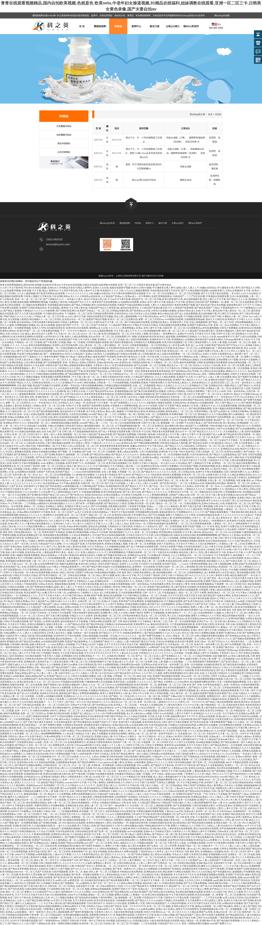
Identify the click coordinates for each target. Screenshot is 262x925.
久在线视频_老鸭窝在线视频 (181, 538)
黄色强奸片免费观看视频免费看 (137, 748)
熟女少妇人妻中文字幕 (17, 351)
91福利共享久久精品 (16, 635)
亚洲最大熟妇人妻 (246, 497)
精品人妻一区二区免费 (153, 561)
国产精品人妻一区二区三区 (143, 500)
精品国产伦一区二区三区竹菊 (146, 299)
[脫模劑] (50, 33)
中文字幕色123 (172, 368)
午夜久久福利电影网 (81, 753)
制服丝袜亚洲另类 (217, 477)
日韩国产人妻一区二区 (142, 489)
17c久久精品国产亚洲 (73, 543)
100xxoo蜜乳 (143, 765)
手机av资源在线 (83, 730)
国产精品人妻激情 (12, 310)
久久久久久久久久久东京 (95, 696)
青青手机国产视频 (192, 526)
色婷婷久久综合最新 (34, 365)
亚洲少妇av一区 (138, 523)
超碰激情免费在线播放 (80, 365)
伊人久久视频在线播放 (28, 377)
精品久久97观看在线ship (246, 394)
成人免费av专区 (252, 612)
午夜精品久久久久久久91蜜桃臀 (39, 310)
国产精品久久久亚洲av (182, 486)
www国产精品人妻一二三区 (102, 414)
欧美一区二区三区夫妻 (53, 405)
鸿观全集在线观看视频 (163, 431)
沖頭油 (118, 26)
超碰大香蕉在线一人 (56, 624)
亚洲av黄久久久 (16, 523)
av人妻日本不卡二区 (89, 440)
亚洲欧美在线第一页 (138, 503)
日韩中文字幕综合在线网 (242, 374)
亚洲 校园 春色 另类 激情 (229, 610)
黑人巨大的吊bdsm (242, 500)
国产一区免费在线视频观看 (146, 558)
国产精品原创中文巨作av (127, 673)
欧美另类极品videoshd (232, 494)
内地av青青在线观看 (46, 497)
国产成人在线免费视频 (186, 313)
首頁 (210, 114)
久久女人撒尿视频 (26, 293)
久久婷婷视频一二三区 (180, 661)
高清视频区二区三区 (95, 463)
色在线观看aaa (50, 483)
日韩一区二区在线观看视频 (182, 621)
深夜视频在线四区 (117, 506)
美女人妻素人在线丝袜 (166, 748)
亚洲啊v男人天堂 (138, 610)
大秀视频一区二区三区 (128, 471)
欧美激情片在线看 (236, 520)
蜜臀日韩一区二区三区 (63, 650)
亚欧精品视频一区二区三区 (107, 615)
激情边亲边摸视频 (97, 526)
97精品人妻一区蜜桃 (16, 610)
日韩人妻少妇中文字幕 (188, 394)
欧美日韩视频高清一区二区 (115, 333)
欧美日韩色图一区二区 (145, 684)
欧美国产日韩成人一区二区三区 (93, 310)
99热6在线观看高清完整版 (100, 316)
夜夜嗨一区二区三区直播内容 (196, 759)
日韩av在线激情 (176, 791)
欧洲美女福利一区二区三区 (169, 566)
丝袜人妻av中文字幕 (89, 290)
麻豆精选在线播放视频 (156, 667)
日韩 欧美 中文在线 (141, 431)
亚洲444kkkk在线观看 (77, 328)
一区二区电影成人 (110, 469)
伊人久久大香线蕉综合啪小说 (27, 440)
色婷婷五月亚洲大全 (13, 489)
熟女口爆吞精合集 (240, 656)
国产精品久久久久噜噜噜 (47, 664)
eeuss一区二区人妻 (91, 333)
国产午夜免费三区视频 (54, 342)
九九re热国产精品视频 (225, 730)
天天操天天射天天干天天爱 (193, 460)
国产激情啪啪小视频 (55, 509)
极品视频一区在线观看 (98, 500)
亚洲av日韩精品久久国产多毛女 (192, 604)
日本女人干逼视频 (218, 794)
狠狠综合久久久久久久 (121, 368)
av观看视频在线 (206, 348)
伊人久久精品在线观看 (135, 716)
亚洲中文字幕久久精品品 (144, 463)
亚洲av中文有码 (186, 333)
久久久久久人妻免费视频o (122, 328)
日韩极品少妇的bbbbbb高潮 (194, 368)
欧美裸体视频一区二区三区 (183, 414)
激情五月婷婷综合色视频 (246, 716)
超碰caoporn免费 (173, 774)
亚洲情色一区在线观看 (143, 566)
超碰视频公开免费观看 (129, 638)
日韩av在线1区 (46, 584)
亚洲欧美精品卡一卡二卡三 (179, 612)
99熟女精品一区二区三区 (133, 587)
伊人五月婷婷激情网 (129, 788)
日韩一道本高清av (236, 391)
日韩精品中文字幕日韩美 (120, 526)
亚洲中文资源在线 (72, 428)
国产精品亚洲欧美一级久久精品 (236, 742)
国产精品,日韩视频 (80, 305)
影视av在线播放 (16, 417)
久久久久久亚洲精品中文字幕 (193, 385)
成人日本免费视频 (173, 638)
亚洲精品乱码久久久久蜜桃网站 (244, 696)
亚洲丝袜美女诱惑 (112, 679)
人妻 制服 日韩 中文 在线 (61, 791)
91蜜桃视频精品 (95, 437)
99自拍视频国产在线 (179, 667)
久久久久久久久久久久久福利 (140, 627)
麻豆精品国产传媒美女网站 (208, 339)
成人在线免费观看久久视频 (207, 612)
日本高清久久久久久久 (149, 797)
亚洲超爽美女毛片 (13, 558)
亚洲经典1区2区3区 (81, 448)
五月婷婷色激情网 (176, 598)
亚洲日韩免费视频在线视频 (13, 589)
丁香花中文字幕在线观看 (121, 512)
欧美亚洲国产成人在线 (14, 566)
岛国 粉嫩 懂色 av (203, 469)
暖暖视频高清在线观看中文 (153, 644)
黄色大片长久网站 (106, 497)
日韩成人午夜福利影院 (26, 584)
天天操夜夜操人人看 (233, 431)
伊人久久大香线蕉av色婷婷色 (85, 296)
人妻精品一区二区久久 (235, 509)
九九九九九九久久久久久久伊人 (26, 483)
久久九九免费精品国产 (26, 679)
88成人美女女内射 (132, 561)
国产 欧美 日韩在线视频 (250, 454)
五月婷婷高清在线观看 (194, 696)
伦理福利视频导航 (250, 684)
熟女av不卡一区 (183, 431)
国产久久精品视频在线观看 (194, 290)
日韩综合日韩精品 (176, 391)
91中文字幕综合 (70, 440)
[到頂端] (131, 209)
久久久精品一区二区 (243, 722)
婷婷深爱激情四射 (91, 471)
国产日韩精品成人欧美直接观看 (199, 756)
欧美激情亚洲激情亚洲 (23, 517)
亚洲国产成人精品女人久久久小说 (190, 379)
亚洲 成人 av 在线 (194, 345)
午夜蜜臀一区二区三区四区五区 (231, 584)
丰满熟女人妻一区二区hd (234, 316)
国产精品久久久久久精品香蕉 (180, 446)
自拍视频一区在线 (56, 526)
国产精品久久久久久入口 (154, 492)
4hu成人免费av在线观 (68, 607)
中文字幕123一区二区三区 (66, 333)
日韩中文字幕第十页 (198, 751)
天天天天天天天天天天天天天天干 (101, 653)
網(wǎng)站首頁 (107, 223)
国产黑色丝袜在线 (213, 423)
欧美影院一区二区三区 (230, 566)
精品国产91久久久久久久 (111, 627)
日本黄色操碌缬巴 (193, 546)
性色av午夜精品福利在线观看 (51, 581)
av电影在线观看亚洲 (129, 538)
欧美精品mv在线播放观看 (201, 402)
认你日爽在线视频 (33, 362)
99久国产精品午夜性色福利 (95, 566)
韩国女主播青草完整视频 (182, 690)
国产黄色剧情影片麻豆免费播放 (117, 440)
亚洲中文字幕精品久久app (80, 581)
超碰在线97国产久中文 (67, 325)
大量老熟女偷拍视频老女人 (56, 448)
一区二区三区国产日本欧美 (94, 325)
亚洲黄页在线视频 (36, 566)
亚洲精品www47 (34, 785)
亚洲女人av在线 (100, 287)
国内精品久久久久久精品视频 (212, 414)
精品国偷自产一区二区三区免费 (42, 379)
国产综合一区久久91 (159, 486)
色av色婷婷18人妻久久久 (66, 351)
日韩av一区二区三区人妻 (221, 604)
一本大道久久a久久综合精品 (243, 293)
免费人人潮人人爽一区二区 (204, 607)
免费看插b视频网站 (89, 693)
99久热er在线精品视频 (35, 287)
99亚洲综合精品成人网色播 (173, 443)
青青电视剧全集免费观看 (55, 535)
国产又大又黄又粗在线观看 (214, 293)
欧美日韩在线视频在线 (174, 374)
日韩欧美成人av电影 (234, 601)
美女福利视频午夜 (193, 299)
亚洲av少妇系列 (94, 353)
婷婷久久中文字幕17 (136, 782)
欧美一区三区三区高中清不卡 (27, 434)
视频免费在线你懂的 (215, 483)
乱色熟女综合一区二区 (73, 319)
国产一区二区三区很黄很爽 (191, 500)
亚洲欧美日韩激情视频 (77, 532)
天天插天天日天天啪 (205, 333)
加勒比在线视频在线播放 (44, 451)
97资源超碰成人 (125, 540)
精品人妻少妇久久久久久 (79, 466)
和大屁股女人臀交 (80, 443)
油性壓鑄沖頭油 (63, 135)
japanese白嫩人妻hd (114, 762)
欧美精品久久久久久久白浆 (208, 713)
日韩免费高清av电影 (129, 664)
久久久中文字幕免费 (190, 707)
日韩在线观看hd (217, 368)
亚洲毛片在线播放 (104, 420)
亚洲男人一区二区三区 (236, 765)
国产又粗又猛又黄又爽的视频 (198, 506)
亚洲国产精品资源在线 (33, 477)
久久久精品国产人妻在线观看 (41, 607)
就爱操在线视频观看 (187, 589)
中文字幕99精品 (101, 466)
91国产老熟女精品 (12, 546)
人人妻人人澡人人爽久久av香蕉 (142, 483)
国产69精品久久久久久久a (77, 397)
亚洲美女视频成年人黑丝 (228, 330)
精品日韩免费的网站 (246, 463)
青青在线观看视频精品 (40, 345)
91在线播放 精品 (228, 377)
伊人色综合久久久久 (88, 578)
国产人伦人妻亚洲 (56, 546)
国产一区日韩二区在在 (26, 543)
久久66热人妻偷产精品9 (138, 477)
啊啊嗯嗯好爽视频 (39, 302)
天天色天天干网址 (185, 543)
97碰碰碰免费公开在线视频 (98, 681)
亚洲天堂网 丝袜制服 (76, 690)
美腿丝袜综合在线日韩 (210, 492)
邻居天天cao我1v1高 (226, 549)
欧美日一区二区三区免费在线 (122, 319)
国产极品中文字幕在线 (162, 765)
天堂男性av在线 (149, 664)
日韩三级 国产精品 (220, 791)
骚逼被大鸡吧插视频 (90, 469)
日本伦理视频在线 (163, 535)
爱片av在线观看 (68, 788)
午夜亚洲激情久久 (119, 610)
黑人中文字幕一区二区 (99, 771)
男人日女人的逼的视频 (178, 615)
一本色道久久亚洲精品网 (150, 704)
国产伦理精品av (183, 359)
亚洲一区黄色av (70, 362)
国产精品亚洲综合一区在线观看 (226, 745)
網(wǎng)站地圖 (222, 15)
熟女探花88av (24, 322)
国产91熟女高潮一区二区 (238, 561)
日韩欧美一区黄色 (12, 549)
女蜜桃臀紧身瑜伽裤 (194, 319)
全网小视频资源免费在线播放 (209, 635)
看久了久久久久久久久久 (44, 368)
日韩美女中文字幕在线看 (195, 736)
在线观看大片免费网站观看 (124, 405)
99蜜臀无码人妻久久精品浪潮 (230, 788)
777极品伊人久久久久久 (103, 443)
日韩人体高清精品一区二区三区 (157, 788)
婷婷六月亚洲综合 (166, 543)
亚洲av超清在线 (105, 362)
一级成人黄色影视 (247, 730)
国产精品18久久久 (241, 425)
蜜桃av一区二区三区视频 (233, 627)
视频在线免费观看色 (36, 305)
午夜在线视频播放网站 (92, 385)
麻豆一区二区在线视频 (90, 460)
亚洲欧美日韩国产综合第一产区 (224, 379)
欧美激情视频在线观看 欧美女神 (70, 500)
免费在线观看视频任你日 (92, 388)
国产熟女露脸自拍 (82, 722)
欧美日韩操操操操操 (122, 365)
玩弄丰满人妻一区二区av (25, 474)
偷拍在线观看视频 (12, 791)
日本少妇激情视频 (239, 296)
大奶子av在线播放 (225, 428)
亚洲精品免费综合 (182, 497)
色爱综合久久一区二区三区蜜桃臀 (17, 457)
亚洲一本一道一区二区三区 (28, 299)
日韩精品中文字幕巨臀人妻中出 (240, 727)
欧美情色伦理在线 (121, 515)
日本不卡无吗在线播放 (61, 716)
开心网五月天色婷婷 (228, 313)
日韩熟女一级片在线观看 (85, 633)
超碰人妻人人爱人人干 (187, 287)
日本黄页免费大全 (224, 719)
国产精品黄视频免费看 (200, 408)
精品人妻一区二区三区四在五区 (207, 727)
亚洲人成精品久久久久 (92, 552)
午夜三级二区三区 (78, 661)
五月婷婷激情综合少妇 (21, 388)
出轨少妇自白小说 (15, 333)
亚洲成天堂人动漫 (241, 388)
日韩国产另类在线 (45, 471)
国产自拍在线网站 (198, 440)
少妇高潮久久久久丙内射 (172, 457)
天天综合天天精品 (35, 509)
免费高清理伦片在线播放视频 (161, 589)
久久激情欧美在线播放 (97, 368)
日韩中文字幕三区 (225, 333)
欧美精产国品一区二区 (166, 480)
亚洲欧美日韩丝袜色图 (58, 713)
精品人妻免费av (215, 785)
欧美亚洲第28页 (174, 561)
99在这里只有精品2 (237, 477)
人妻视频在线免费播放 (157, 690)
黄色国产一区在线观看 (222, 437)
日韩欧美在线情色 (41, 382)
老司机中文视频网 (248, 359)
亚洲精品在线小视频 (219, 385)
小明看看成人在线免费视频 (89, 589)
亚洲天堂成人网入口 (60, 598)
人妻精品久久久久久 (209, 356)
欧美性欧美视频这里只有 (29, 535)
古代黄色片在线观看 (131, 494)
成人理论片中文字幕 (138, 693)
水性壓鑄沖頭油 (63, 126)
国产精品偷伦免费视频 (124, 434)
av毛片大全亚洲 (83, 512)
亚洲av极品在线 (148, 454)
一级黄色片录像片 (52, 440)
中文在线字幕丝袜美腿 (87, 584)
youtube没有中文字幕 (75, 782)
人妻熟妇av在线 (179, 768)
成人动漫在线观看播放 (137, 339)
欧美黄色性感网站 (118, 733)
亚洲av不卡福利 (109, 601)
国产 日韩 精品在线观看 (125, 621)
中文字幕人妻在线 (78, 307)
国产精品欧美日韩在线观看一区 (239, 434)
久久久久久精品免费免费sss (31, 526)
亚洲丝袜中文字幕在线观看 (69, 739)
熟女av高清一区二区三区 (101, 336)
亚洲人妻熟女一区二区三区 (163, 503)
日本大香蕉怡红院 (87, 664)
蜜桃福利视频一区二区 (35, 794)
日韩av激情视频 (90, 635)
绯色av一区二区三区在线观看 (56, 748)
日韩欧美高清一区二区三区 (80, 420)
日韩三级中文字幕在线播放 (231, 538)
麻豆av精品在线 (166, 313)
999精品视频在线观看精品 (93, 351)
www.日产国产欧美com (72, 494)
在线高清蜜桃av (100, 512)
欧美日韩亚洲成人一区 (30, 725)
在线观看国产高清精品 (125, 797)
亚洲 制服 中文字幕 (31, 290)
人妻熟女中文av (207, 405)
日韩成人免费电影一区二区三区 (76, 322)
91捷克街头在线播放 (167, 552)
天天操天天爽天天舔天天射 (102, 509)
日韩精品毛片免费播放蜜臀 (147, 342)
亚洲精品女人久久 (28, 595)
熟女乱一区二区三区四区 (153, 615)
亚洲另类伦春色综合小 (128, 356)
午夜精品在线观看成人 (30, 448)
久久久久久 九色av (164, 581)
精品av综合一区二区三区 (214, 532)
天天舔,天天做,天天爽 (245, 506)
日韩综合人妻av (16, 736)
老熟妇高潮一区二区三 (38, 423)
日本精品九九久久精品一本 (71, 368)
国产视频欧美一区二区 (56, 477)
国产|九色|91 (124, 474)
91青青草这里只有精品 (26, 630)
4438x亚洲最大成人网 (220, 425)
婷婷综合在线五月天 (126, 379)
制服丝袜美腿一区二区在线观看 (26, 684)
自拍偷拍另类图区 (87, 667)
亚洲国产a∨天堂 (184, 377)
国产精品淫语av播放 (100, 454)
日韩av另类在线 (75, 679)
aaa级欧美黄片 (216, 290)
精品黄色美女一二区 (241, 641)
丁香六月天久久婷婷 (215, 391)
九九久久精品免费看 (165, 377)
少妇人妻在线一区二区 (89, 345)
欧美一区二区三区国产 (62, 512)
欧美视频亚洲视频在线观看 (191, 540)
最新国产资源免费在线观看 (95, 405)
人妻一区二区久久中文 (14, 425)
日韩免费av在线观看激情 (161, 753)
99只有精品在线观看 (107, 638)
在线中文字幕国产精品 (169, 405)
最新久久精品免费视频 (76, 336)
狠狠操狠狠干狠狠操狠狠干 (206, 661)
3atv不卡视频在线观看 (237, 762)
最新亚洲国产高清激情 (104, 356)
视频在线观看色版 (68, 564)
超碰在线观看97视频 (120, 287)
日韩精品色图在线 (119, 310)
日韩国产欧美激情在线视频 (21, 618)
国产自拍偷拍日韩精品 (126, 687)
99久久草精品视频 (159, 693)
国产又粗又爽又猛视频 (57, 615)
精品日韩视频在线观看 (233, 615)
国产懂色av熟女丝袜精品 (202, 428)
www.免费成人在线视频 (52, 463)
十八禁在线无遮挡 (59, 661)
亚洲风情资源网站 (124, 394)
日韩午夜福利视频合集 (128, 768)
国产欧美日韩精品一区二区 (53, 575)
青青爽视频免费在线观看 (192, 417)
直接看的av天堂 (156, 610)
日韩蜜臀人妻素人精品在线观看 (122, 451)
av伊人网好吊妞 (27, 446)
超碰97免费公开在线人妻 (210, 351)
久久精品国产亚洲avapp (225, 650)
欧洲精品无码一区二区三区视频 (62, 540)
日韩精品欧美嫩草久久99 (35, 791)
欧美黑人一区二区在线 (125, 704)
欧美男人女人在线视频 (33, 759)
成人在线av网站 (20, 512)
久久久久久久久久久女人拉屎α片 (237, 515)
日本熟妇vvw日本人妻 (174, 699)
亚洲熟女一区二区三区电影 (111, 339)
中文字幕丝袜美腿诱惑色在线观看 (128, 293)
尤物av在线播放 (56, 425)
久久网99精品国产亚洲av (92, 486)
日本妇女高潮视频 (165, 641)
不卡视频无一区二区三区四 (78, 313)
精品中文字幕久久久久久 (222, 598)
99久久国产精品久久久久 (227, 402)
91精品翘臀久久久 (215, 489)
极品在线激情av (64, 638)
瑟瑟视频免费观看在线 (165, 779)
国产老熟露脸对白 (38, 520)
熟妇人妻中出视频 (15, 552)
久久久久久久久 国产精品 (150, 681)
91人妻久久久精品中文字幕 (86, 523)
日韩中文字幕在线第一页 (15, 572)
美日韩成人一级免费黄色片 (162, 333)
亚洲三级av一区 (202, 641)
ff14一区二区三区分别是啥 (65, 756)
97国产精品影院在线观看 (105, 730)
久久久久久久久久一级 (129, 635)
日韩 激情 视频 (24, 385)
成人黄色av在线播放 (177, 440)
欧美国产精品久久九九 (19, 382)
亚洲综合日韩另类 (195, 302)
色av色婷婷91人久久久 (110, 647)
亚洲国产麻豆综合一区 (235, 546)
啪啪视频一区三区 (72, 434)
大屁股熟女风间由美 (169, 400)
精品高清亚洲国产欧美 (64, 618)
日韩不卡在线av (219, 676)
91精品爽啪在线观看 (94, 517)
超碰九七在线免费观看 (203, 359)
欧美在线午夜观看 (184, 641)
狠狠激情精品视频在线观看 (65, 423)
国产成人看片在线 (132, 492)
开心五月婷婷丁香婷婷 (28, 466)
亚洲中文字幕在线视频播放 (26, 463)
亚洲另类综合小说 (123, 313)
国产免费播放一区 (214, 302)
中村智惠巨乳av (139, 515)
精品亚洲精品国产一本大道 (243, 575)
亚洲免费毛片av (141, 624)
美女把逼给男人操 (228, 607)
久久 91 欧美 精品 (211, 526)
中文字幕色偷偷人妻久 (91, 607)
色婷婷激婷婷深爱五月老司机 (165, 290)
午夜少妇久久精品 (149, 785)
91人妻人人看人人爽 (47, 673)
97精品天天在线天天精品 (145, 325)
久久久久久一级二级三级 (147, 696)
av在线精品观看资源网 (52, 641)
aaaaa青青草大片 (225, 336)
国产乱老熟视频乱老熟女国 (42, 589)
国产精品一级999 (158, 771)
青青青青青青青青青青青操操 (155, 371)
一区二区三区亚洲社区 (152, 425)
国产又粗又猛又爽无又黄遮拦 (38, 722)
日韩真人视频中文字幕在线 (37, 296)
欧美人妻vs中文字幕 (125, 575)
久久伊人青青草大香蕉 (217, 575)
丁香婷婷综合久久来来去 (100, 759)
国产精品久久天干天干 (136, 486)
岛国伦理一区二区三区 (174, 328)
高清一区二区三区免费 (232, 365)
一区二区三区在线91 (202, 555)
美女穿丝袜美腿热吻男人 (135, 647)
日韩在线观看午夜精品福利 (45, 322)
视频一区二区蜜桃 (76, 342)
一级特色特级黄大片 (209, 627)
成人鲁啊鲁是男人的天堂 (216, 572)
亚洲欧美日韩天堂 (15, 538)
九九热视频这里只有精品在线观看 (120, 353)
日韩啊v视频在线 (109, 788)
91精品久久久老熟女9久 (146, 526)
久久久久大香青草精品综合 (21, 371)
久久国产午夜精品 (115, 604)
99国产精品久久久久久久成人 (18, 316)
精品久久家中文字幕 (207, 538)
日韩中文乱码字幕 (110, 428)
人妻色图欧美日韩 (193, 566)
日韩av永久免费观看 (60, 687)
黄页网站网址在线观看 (170, 532)
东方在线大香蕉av (95, 411)
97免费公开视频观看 (87, 627)
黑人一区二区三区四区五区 (55, 704)
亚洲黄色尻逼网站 (252, 440)
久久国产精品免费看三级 (22, 529)
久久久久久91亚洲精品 (178, 607)
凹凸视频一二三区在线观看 (45, 670)
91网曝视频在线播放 (25, 325)
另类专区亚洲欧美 (88, 540)
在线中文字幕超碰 (93, 679)
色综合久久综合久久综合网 (206, 365)
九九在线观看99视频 (10, 290)
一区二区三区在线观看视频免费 (197, 397)
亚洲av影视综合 (106, 707)
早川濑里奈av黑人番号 (163, 287)
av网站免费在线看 (127, 727)
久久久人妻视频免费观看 (22, 394)
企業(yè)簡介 (173, 26)
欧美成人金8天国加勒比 (12, 656)
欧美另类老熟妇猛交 (205, 670)
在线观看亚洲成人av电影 (30, 742)
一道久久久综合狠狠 (16, 494)
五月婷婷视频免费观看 (130, 592)
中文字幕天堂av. (155, 446)
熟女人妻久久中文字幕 (214, 299)
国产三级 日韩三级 (61, 431)
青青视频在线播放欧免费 (18, 561)
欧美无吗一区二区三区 (136, 348)
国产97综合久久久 (235, 345)
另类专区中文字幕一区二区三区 (95, 417)
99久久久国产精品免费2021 (160, 359)
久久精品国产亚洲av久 (112, 296)
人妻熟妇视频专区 (252, 768)
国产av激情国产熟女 (152, 679)
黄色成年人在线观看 (166, 540)
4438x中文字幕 (73, 405)
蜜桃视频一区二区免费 (172, 423)
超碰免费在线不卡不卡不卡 (240, 305)
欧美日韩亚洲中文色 (172, 299)
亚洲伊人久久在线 (128, 564)
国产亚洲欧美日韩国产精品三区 (43, 494)
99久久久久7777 (157, 607)
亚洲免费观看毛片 (30, 690)
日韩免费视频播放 (244, 322)
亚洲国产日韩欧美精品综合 (33, 307)
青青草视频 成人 (149, 776)
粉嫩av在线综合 (208, 287)
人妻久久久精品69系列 (161, 305)
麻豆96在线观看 (31, 549)
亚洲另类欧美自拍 (151, 722)
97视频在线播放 (44, 500)
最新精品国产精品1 (68, 693)
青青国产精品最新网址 (158, 587)
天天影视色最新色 (94, 543)
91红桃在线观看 (33, 656)
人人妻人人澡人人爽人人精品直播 (159, 448)
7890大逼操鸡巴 (187, 451)
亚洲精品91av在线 (230, 448)
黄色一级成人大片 (70, 552)
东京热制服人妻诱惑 (58, 307)
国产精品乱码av (122, 489)
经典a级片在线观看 (37, 425)
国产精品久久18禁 (250, 287)
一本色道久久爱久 (74, 299)
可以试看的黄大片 (91, 428)
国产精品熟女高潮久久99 (201, 443)
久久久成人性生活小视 (182, 633)
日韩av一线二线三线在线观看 (122, 710)
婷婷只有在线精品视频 (180, 762)
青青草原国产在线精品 (53, 532)
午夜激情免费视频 (198, 564)
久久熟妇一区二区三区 (33, 420)
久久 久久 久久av (18, 345)
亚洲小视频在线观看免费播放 (227, 408)
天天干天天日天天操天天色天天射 (121, 644)
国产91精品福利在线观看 (137, 322)
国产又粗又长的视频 (115, 483)
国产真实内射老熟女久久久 (41, 739)
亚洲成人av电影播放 (13, 676)
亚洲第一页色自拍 (70, 385)
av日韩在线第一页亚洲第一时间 (124, 371)
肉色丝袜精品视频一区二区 (242, 362)
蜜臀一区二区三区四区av (151, 319)
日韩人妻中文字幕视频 (47, 460)
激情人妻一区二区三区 (172, 330)
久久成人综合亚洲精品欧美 (129, 497)
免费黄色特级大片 (156, 730)
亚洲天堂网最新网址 (161, 296)
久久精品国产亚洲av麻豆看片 (200, 330)
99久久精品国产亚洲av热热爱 (97, 434)
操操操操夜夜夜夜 (230, 690)
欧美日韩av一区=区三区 (185, 348)
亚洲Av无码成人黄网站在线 (91, 618)
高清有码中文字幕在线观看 (196, 558)
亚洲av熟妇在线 (120, 725)
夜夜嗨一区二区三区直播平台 (155, 768)
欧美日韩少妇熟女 (88, 564)
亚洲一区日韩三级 (146, 702)
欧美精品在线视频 (155, 411)
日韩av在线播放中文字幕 (238, 290)
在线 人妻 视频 (219, 342)
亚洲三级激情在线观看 (37, 716)
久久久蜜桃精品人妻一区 (36, 598)
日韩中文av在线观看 (163, 713)
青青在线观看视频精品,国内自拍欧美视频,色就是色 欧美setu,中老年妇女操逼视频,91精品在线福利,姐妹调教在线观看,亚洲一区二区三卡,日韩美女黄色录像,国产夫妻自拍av (85, 284)
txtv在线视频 (234, 532)
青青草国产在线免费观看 (104, 302)
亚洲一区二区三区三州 (55, 742)
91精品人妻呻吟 (83, 287)
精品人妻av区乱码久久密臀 (38, 333)
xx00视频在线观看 (174, 319)
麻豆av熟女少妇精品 (204, 549)
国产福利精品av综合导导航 (185, 371)
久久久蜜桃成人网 (173, 506)
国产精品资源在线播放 (17, 520)
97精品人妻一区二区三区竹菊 (49, 316)
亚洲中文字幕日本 (214, 601)
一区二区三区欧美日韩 (138, 388)
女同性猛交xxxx (32, 776)
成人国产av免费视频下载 (232, 644)
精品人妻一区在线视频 (238, 368)
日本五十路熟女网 (103, 558)
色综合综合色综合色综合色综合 (203, 776)
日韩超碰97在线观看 (201, 667)
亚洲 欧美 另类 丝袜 (225, 624)
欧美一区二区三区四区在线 (38, 417)
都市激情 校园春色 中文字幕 (178, 679)
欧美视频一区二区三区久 (27, 733)
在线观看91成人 (226, 353)
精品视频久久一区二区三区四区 (45, 319)
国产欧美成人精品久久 (179, 382)
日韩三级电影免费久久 (199, 342)
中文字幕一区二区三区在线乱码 (77, 736)
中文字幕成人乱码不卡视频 (89, 644)
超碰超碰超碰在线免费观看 (179, 469)
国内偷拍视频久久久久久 (22, 374)
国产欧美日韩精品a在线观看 (50, 293)
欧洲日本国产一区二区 (28, 330)
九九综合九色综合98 (170, 356)
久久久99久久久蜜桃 (234, 351)
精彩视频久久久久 (216, 561)
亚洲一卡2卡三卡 (23, 710)
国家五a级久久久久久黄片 (121, 400)
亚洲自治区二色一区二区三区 (182, 351)
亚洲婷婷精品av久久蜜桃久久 (68, 480)
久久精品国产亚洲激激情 (93, 710)
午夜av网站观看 (52, 736)
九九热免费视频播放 (188, 627)
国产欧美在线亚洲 (199, 722)
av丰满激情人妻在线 (109, 587)
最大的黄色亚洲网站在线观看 (28, 336)
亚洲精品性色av (176, 618)
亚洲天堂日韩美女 (29, 339)
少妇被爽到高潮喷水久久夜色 (204, 569)
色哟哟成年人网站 (108, 791)
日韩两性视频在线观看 (97, 342)
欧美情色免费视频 (100, 610)
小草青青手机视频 (136, 506)
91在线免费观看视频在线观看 (20, 460)
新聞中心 (136, 26)
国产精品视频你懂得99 (76, 374)
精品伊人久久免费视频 (59, 794)
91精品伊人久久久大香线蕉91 (167, 756)
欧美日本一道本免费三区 (206, 644)
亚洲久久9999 (39, 328)
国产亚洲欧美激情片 (54, 454)
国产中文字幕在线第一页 (202, 647)
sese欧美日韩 (70, 578)
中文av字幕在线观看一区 (22, 788)
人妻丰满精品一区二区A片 (115, 345)
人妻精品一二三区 (93, 480)
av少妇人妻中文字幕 (75, 316)
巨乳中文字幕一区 (130, 469)
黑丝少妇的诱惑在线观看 (103, 305)
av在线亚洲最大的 (138, 725)
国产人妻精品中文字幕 (199, 463)
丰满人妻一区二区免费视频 (193, 480)
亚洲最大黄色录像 (122, 558)
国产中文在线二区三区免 (39, 408)
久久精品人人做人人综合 (136, 794)
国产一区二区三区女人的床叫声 (217, 394)
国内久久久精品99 (215, 319)
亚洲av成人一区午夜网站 (137, 296)
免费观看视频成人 (21, 368)
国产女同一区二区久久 (76, 759)
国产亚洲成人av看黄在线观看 (44, 621)
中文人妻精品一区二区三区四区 (155, 509)
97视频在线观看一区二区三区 (141, 552)
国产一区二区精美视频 (170, 526)
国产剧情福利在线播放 (41, 587)
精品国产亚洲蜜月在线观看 (46, 385)
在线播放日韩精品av (144, 540)
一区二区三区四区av (191, 353)
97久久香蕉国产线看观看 (180, 307)
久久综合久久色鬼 (207, 336)
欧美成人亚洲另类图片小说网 (54, 549)
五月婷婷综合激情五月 (26, 391)
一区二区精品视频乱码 (65, 348)
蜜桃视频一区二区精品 (194, 638)
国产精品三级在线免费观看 (219, 702)
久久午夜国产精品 (9, 751)
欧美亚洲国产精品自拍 (95, 371)
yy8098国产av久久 (12, 722)
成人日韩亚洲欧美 (147, 353)
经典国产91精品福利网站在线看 (133, 305)
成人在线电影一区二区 (243, 417)
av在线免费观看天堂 (48, 564)
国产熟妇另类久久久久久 (93, 719)
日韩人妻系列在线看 (76, 546)
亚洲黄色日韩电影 (50, 776)
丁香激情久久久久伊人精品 (17, 348)
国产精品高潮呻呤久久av (152, 469)
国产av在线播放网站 (245, 428)
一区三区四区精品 (158, 345)
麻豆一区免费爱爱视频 (19, 328)
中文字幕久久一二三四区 (48, 517)
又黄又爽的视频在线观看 (155, 420)
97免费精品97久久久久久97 (190, 512)
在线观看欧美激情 (138, 382)
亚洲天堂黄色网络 (233, 400)
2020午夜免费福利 (53, 578)
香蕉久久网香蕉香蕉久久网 (113, 693)
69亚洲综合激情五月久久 (72, 670)
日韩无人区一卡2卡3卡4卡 (175, 569)
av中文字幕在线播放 (125, 707)
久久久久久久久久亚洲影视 (52, 391)
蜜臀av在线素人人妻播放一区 (86, 598)
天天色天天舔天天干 (161, 529)
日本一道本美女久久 (245, 382)
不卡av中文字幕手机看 (119, 299)
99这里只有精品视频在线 (29, 353)
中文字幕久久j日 (243, 437)
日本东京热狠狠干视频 (171, 546)
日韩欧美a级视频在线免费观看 (211, 362)
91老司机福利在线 (199, 454)
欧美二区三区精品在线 (183, 471)
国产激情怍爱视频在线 (121, 342)
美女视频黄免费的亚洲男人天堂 (151, 437)
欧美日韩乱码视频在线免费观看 (70, 437)
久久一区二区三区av (171, 558)
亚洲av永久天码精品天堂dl (60, 287)
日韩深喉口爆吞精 (146, 434)
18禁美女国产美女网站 (56, 365)
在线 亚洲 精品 (43, 650)
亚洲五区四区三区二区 (222, 382)
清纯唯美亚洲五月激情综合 (97, 725)
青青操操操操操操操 (46, 529)
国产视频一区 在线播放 (69, 451)
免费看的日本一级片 (217, 696)
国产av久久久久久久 (195, 575)
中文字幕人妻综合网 (211, 310)
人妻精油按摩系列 (51, 552)
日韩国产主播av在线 (179, 494)
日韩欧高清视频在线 (144, 394)
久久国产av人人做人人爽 (206, 377)
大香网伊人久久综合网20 (176, 681)
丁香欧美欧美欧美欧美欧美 (229, 348)
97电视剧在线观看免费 (217, 296)
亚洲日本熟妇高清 (93, 529)
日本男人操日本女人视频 (27, 359)
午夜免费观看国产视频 (220, 722)
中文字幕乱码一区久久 (153, 736)
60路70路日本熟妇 (113, 716)
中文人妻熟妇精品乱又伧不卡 (66, 492)
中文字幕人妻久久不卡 (125, 330)
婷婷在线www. (193, 374)
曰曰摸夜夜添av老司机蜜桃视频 (202, 328)
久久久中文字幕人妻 (193, 704)
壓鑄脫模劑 (100, 26)
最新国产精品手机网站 (52, 782)
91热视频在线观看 (104, 774)
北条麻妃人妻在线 (58, 302)
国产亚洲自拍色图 (91, 561)
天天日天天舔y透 (177, 420)
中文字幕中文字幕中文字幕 (44, 719)
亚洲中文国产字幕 (212, 316)
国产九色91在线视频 (245, 336)
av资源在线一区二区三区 (86, 446)
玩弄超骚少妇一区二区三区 (191, 733)
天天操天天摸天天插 (156, 351)
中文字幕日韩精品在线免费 (23, 604)
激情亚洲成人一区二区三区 (104, 397)
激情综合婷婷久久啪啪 (91, 555)
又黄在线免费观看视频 (241, 460)
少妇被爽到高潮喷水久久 (204, 497)
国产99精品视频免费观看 (146, 443)
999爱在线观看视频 (213, 509)
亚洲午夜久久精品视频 (129, 722)
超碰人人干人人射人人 (113, 745)
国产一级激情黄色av (53, 353)
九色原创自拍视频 (78, 414)
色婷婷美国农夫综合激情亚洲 (88, 716)
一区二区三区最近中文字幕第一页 (225, 440)
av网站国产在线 (157, 647)
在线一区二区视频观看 (144, 385)
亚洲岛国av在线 (33, 552)
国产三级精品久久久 (53, 299)
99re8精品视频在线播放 (208, 742)
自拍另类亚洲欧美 (252, 745)
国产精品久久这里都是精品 (223, 454)
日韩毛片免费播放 (229, 328)
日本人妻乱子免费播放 (96, 733)
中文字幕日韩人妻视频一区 (39, 437)
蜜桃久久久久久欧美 (231, 587)
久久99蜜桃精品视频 (114, 546)
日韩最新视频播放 (139, 345)
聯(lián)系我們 (191, 26)
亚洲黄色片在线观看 (53, 515)
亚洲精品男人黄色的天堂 (248, 624)
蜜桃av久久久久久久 (236, 371)
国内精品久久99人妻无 (246, 333)
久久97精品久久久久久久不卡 (72, 457)
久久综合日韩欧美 (146, 707)
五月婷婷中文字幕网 (136, 650)
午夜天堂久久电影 (51, 656)
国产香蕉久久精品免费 (47, 788)
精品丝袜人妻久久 (188, 552)
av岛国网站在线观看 (128, 302)
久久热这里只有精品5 (106, 474)
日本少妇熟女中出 (9, 446)
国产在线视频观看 (52, 362)
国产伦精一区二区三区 (93, 451)
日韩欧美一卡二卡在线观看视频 (112, 382)
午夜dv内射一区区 (177, 437)
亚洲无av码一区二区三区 (84, 687)
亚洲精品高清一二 (34, 538)
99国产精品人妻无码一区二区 (75, 610)
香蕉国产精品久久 (236, 707)
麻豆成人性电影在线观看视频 (114, 584)
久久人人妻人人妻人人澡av (115, 523)
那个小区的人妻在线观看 (52, 690)
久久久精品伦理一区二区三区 (20, 411)
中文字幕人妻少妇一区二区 (85, 377)
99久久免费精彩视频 (108, 664)
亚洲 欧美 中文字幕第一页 (99, 402)
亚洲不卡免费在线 (230, 526)
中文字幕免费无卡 (223, 555)
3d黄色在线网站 (41, 710)
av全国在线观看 (235, 558)
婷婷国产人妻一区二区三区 (126, 742)
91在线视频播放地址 (121, 566)
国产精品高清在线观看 (40, 351)
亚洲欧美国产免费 (93, 595)
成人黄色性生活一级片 (227, 517)
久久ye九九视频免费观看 (136, 290)
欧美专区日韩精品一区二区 (219, 710)
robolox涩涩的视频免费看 (108, 699)
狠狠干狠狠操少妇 (43, 388)
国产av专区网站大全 (130, 448)
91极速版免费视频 (91, 492)
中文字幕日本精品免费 (179, 771)
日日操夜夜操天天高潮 (160, 348)
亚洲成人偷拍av (243, 736)
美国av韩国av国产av (25, 673)
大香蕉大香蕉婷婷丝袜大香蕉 (115, 377)
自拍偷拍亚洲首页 (56, 328)
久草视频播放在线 (232, 492)
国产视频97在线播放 (248, 377)
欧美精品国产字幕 (68, 339)
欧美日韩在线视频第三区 (174, 342)
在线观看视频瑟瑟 (9, 615)
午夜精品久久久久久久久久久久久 (156, 653)
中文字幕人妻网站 (96, 782)
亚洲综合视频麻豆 (36, 624)
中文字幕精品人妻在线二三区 (125, 466)
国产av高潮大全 (221, 411)
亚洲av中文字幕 (235, 552)
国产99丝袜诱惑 (53, 486)
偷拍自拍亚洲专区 (129, 307)
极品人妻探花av (50, 290)
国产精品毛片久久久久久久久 (207, 431)
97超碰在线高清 (14, 492)
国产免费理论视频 (52, 725)
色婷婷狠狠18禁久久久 (183, 529)
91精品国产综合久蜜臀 (50, 543)
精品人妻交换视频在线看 (242, 572)
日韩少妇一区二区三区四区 (237, 679)
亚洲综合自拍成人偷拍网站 (202, 768)
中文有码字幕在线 (68, 290)
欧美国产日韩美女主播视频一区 (163, 782)
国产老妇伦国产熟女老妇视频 (210, 305)
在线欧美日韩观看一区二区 (120, 656)
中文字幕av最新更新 (69, 483)
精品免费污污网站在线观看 (130, 667)
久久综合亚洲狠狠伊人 (80, 535)
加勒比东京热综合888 (184, 535)
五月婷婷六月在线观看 (150, 564)
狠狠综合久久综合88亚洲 (140, 517)
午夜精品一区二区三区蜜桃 (28, 342)
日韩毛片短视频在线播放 (163, 310)
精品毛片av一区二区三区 (179, 365)
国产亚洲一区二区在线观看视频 (209, 762)
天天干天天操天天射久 (50, 595)
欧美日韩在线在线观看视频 (52, 679)
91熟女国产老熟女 (74, 425)
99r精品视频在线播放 (105, 572)
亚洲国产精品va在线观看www (218, 581)
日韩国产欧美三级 (77, 771)
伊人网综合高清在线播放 (212, 371)
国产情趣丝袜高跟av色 (114, 555)
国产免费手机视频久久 (153, 635)
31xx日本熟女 (247, 397)
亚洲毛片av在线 (115, 351)
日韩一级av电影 (42, 667)
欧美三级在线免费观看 (143, 480)
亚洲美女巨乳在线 (49, 693)
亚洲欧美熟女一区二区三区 (48, 397)
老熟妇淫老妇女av (94, 494)
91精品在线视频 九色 (18, 587)
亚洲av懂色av (246, 650)
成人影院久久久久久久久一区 (25, 782)
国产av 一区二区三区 (35, 489)
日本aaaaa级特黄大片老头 (236, 339)
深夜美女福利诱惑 (214, 400)
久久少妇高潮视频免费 (149, 330)
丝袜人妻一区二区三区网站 (147, 658)
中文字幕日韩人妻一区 (231, 356)
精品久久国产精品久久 (84, 359)
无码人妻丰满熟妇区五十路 (212, 552)
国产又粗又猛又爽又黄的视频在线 (120, 460)
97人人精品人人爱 (119, 641)
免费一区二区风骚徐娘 (113, 477)
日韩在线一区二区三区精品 (215, 748)
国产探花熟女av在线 (139, 310)
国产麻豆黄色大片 (123, 779)
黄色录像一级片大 (158, 618)
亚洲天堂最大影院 (205, 624)
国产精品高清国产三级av (207, 307)
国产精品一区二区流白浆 (121, 696)
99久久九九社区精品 (22, 702)
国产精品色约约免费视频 (70, 529)
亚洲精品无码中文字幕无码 (38, 480)
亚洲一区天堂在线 (150, 356)
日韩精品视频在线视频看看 (118, 385)
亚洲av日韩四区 (88, 362)
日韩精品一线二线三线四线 (72, 379)
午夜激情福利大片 (230, 307)
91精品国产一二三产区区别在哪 (189, 296)
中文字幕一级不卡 (249, 690)
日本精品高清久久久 (124, 581)
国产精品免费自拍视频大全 (118, 658)
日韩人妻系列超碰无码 (154, 598)
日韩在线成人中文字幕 (167, 434)
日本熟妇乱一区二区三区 (208, 446)
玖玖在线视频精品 (120, 500)
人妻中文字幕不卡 (189, 434)
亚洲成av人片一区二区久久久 (56, 359)
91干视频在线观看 (192, 316)
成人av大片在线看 (148, 405)
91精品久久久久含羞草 (81, 615)
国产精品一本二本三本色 (220, 322)
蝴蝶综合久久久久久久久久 (127, 549)
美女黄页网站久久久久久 (175, 408)
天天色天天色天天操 (204, 788)
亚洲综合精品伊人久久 (34, 546)
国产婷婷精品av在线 (235, 635)
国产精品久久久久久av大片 (165, 417)
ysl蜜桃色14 (6, 336)
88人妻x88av (229, 423)
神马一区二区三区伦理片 (128, 457)
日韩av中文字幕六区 (80, 704)
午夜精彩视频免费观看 (234, 681)
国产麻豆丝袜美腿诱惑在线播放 (150, 391)
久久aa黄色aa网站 (230, 486)
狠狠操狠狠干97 (244, 523)
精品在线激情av (49, 555)
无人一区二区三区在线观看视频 (55, 474)
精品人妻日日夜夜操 (16, 408)
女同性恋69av (179, 402)
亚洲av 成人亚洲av (9, 627)
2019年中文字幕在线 (185, 765)
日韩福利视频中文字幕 (99, 661)
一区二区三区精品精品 (170, 785)
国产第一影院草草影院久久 (163, 733)
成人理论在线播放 (227, 497)
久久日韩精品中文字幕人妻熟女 (97, 779)
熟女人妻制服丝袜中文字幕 (101, 379)
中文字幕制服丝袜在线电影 (157, 497)
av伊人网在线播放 (86, 382)
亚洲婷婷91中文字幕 (160, 339)
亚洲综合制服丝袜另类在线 (56, 774)
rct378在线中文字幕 (54, 336)
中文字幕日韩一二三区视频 (21, 503)
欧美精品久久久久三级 (111, 290)
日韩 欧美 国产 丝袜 (192, 684)
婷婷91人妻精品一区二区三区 (103, 569)
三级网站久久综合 (89, 592)
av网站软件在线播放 (111, 561)
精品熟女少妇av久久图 (226, 443)
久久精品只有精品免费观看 (50, 371)
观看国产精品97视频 (96, 319)
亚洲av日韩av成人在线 (188, 310)
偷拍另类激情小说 (193, 610)
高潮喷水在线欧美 (140, 529)
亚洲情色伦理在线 (150, 466)
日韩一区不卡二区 (152, 592)
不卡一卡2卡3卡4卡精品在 (73, 330)
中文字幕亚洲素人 (141, 417)
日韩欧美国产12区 (111, 598)
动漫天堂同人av (66, 673)
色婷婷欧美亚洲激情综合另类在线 (162, 397)
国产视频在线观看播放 (216, 512)
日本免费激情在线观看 (230, 725)
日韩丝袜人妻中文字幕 (30, 699)
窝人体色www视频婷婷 (140, 578)
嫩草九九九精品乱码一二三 (21, 797)
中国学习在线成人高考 (106, 538)
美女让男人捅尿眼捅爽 (125, 316)
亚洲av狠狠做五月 (130, 428)
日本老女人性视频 (233, 785)
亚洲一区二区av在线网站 (226, 325)
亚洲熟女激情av (8, 330)
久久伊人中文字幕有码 (11, 287)
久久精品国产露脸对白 (120, 325)
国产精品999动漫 (94, 624)
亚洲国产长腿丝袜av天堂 (199, 325)
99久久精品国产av (40, 601)
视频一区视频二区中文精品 (62, 627)
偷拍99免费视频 (187, 362)
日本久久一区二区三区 (198, 437)
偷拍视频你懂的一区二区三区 (99, 425)
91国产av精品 (67, 730)
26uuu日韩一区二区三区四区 (195, 676)
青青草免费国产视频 (184, 305)
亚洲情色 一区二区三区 (223, 463)
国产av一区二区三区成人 (148, 656)
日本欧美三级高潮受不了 (68, 561)
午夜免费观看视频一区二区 (65, 469)
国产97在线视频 (99, 506)
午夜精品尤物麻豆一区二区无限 (150, 440)
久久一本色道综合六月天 (226, 397)
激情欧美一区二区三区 (238, 483)
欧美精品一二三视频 (238, 676)
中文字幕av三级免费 (246, 592)
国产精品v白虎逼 (76, 624)
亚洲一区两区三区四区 (134, 359)
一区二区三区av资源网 (84, 638)
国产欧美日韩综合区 (46, 457)
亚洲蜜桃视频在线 (12, 356)
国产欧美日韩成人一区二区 (173, 483)
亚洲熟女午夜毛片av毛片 (77, 506)
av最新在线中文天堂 (216, 474)
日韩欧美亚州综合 (139, 607)
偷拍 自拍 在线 (43, 431)
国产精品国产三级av (49, 604)
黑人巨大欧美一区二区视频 (153, 428)
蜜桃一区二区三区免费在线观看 (85, 477)
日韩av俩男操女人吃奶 (246, 604)
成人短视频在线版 (244, 581)
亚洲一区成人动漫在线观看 (30, 414)
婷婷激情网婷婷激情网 (164, 578)
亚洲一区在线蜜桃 (193, 664)
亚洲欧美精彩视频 (19, 302)
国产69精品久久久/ (157, 791)
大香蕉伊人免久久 (102, 365)
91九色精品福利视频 (25, 431)
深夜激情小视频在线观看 (158, 402)
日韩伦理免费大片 (157, 719)
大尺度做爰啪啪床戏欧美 (127, 425)
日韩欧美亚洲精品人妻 (144, 572)
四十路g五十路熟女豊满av (79, 356)
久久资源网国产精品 (99, 641)
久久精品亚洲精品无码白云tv (241, 474)
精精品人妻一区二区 (13, 696)
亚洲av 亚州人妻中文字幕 (153, 302)
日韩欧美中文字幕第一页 (48, 797)
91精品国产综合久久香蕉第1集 (103, 307)
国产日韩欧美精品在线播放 (117, 480)
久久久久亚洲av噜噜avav (200, 730)
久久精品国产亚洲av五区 (18, 670)
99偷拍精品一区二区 (214, 704)
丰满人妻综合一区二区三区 (236, 310)
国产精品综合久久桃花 (115, 503)
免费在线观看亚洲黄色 (56, 414)
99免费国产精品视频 (22, 428)
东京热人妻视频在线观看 (18, 451)
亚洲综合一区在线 (37, 400)
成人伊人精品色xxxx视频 (139, 713)
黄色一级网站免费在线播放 (215, 374)
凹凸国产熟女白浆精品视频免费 (145, 408)
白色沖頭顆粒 (63, 152)
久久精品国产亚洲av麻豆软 (153, 307)
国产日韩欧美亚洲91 (66, 310)
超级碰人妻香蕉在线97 (95, 400)
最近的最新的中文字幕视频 (74, 621)
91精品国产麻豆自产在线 (142, 641)
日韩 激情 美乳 (26, 397)
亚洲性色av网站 (151, 457)
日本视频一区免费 (183, 653)
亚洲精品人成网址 (54, 506)
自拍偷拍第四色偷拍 (178, 428)
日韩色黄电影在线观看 (47, 394)
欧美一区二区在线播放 (146, 532)
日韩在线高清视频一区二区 (81, 575)
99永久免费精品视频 (204, 633)
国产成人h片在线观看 (128, 509)
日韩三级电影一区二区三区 (209, 451)
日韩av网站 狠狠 (250, 687)
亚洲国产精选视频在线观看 (166, 676)
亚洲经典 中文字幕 (168, 451)
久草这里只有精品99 (68, 555)
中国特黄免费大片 (158, 382)
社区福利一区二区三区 (239, 342)
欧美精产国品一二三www (68, 471)
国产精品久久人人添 (237, 299)
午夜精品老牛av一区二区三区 (148, 368)
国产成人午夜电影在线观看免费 (114, 431)
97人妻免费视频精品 (114, 552)
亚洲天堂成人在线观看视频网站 (167, 477)
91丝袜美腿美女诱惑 (25, 581)
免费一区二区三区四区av (53, 466)
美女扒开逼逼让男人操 (95, 299)
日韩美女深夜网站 (195, 391)
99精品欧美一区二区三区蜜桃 (20, 638)
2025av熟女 (209, 610)
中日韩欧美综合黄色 (53, 313)
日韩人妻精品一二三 (148, 460)
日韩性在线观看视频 (125, 765)
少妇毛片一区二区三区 (100, 374)
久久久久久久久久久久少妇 (79, 293)
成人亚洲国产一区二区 (233, 446)
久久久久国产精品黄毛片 (239, 540)
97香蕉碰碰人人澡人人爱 (100, 489)
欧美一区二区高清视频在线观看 (173, 454)
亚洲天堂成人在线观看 (124, 681)
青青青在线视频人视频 (116, 543)
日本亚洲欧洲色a (60, 296)
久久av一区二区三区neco (32, 615)
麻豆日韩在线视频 (152, 569)
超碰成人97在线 (190, 405)
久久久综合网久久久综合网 (36, 492)
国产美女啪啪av (251, 610)
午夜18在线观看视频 (42, 348)
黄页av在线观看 (207, 716)
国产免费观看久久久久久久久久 (129, 402)
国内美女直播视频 (172, 474)
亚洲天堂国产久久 (75, 463)
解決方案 (155, 26)
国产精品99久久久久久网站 (113, 578)
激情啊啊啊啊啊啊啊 (206, 535)
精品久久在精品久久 (166, 385)
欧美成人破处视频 (166, 336)
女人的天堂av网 (176, 345)
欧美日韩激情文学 (49, 339)
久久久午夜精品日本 (181, 555)
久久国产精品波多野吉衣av (100, 391)
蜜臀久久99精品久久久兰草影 (180, 515)
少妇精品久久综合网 (63, 408)
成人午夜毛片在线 (76, 391)
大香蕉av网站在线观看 (100, 621)
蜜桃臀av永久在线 (98, 328)
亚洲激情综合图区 (241, 589)
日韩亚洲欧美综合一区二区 (27, 532)
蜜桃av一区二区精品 (34, 506)
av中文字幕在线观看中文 (92, 604)
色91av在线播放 (106, 687)
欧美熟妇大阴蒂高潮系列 (99, 742)
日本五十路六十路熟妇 (172, 575)
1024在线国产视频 (188, 466)
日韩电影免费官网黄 (103, 313)
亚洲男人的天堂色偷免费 (64, 345)
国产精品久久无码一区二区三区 (205, 687)
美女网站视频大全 (77, 658)
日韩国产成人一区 (221, 759)
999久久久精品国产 (74, 353)
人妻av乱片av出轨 (251, 587)
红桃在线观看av (112, 494)
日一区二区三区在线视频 (187, 293)
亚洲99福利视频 (207, 466)
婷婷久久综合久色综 (88, 587)
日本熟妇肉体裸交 (131, 615)
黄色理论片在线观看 (183, 670)
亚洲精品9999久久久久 (14, 423)
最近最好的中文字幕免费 (72, 411)
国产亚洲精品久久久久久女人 (28, 454)
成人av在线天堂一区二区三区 (152, 727)
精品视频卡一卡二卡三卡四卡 (49, 702)
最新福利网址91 (167, 512)
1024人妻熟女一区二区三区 (48, 428)
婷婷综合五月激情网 (143, 779)
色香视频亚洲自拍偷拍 (59, 305)
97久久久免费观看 (242, 771)
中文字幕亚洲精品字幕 (191, 782)
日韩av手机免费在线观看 (16, 621)
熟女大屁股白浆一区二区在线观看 (111, 408)
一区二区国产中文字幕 (246, 739)
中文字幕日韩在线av (148, 316)
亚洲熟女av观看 (247, 713)
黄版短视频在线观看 (65, 584)
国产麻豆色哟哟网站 (116, 388)
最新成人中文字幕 (176, 302)
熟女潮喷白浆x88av (174, 425)
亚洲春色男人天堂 (179, 322)
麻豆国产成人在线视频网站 (91, 348)
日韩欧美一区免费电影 (102, 765)
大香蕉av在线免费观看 (181, 549)
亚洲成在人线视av (32, 405)
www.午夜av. (21, 540)
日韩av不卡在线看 (99, 532)
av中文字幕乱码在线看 (171, 316)
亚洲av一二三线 (155, 506)
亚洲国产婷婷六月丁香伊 (104, 722)
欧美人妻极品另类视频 (227, 466)
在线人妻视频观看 (198, 322)
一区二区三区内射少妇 (167, 707)
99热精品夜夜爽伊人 (116, 517)
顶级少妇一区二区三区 (99, 515)
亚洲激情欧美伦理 (147, 336)
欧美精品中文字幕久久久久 (238, 319)
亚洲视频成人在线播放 (182, 339)
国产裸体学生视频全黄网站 (19, 667)
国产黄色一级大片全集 (218, 578)
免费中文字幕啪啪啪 (154, 612)
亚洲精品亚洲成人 (160, 322)
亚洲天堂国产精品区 (159, 520)
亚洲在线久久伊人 (62, 523)
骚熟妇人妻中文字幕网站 (205, 653)
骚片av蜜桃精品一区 (238, 414)
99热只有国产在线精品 (194, 785)
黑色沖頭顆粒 (63, 143)
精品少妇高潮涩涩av (29, 730)
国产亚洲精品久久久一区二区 (177, 656)
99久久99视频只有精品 (47, 653)
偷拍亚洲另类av (242, 702)
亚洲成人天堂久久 (144, 581)
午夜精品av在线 (190, 356)
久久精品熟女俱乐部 (34, 443)
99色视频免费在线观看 (146, 512)
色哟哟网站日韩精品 (186, 336)
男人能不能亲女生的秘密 (183, 587)
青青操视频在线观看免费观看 (56, 377)
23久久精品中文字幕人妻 (61, 520)
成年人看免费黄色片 (68, 497)
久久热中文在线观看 (184, 742)
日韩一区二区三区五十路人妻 (205, 494)
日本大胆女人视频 (139, 333)
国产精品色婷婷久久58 (241, 774)
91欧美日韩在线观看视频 (39, 635)
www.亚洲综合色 (122, 362)
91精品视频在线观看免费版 (172, 325)
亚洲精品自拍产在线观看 (84, 707)
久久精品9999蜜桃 (202, 656)
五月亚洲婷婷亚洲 (115, 348)
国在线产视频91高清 (203, 719)
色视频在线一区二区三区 (238, 503)
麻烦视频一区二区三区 (169, 684)
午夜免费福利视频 (50, 330)
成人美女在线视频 (46, 325)
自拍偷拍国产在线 (57, 400)
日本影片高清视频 (65, 751)
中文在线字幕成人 (193, 423)
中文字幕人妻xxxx (121, 417)
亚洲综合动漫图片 (233, 451)
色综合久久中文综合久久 (211, 753)
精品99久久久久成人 (196, 457)
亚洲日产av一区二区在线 (209, 621)
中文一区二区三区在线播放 (160, 293)
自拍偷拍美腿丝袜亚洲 (207, 515)
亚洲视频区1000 (69, 656)
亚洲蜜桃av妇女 (75, 400)
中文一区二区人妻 (15, 480)
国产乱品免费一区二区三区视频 (150, 365)
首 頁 (82, 26)
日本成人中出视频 (229, 569)
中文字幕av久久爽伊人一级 (127, 736)
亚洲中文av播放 (69, 664)
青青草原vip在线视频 (174, 745)
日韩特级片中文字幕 (218, 460)
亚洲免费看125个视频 (126, 336)
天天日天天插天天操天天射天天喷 (185, 595)
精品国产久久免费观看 (196, 425)
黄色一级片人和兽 (53, 434)
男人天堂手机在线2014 (71, 394)
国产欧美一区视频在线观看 (89, 503)
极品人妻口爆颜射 (115, 411)
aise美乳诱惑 (143, 379)
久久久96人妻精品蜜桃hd (116, 607)
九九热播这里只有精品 (158, 555)
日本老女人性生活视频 (145, 313)
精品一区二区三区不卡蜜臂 (192, 592)
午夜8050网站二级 (203, 411)
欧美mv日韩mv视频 (141, 287)
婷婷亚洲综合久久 (201, 382)
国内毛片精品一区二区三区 (227, 469)
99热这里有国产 (94, 670)
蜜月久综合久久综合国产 (218, 500)
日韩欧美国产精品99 (214, 345)
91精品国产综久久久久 (79, 302)
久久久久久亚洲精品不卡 (63, 382)
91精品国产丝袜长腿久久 (110, 794)
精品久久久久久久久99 (146, 400)
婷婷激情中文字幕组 (34, 486)
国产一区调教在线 (161, 630)
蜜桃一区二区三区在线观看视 (239, 302)
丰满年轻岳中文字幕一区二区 (108, 322)
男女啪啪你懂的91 (138, 520)
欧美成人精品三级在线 (62, 572)
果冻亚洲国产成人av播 (210, 434)
